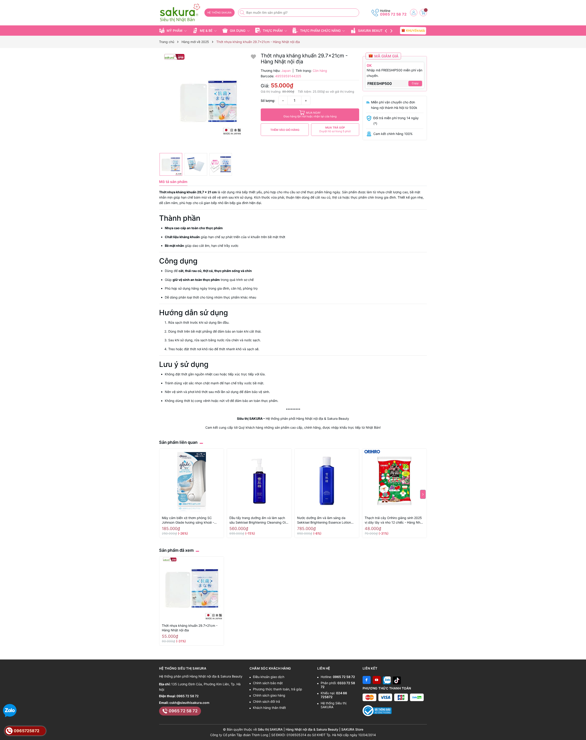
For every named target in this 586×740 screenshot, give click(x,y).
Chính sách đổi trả (266, 701)
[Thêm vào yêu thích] (253, 56)
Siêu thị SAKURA (250, 418)
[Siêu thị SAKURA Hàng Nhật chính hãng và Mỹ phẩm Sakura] (180, 13)
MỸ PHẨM (174, 30)
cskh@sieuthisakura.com (189, 703)
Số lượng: (268, 100)
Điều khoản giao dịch (268, 677)
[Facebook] (367, 680)
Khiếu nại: (334, 695)
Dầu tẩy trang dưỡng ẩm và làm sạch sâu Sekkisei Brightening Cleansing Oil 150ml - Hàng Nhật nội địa (257, 520)
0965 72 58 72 (393, 14)
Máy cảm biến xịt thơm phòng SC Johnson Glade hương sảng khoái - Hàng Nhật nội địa (188, 520)
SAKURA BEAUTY (371, 30)
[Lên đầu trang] (581, 729)
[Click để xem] (208, 102)
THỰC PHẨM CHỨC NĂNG (320, 30)
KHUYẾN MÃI (415, 30)
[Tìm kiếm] (242, 12)
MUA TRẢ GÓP (335, 129)
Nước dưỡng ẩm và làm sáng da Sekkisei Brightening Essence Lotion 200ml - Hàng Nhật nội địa (324, 520)
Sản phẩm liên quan (178, 442)
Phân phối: (338, 685)
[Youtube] (377, 680)
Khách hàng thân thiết (269, 708)
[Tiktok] (397, 680)
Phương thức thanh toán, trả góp (277, 689)
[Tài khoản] (413, 12)
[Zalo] (387, 680)
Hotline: (338, 677)
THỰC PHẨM (273, 30)
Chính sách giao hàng (269, 695)
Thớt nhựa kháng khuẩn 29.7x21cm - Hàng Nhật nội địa (189, 628)
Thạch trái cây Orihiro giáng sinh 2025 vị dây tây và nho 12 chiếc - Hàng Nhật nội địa (394, 520)
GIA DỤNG (237, 30)
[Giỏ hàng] (423, 12)
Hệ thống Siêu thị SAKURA (333, 705)
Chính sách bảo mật (268, 683)
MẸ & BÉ (206, 30)
